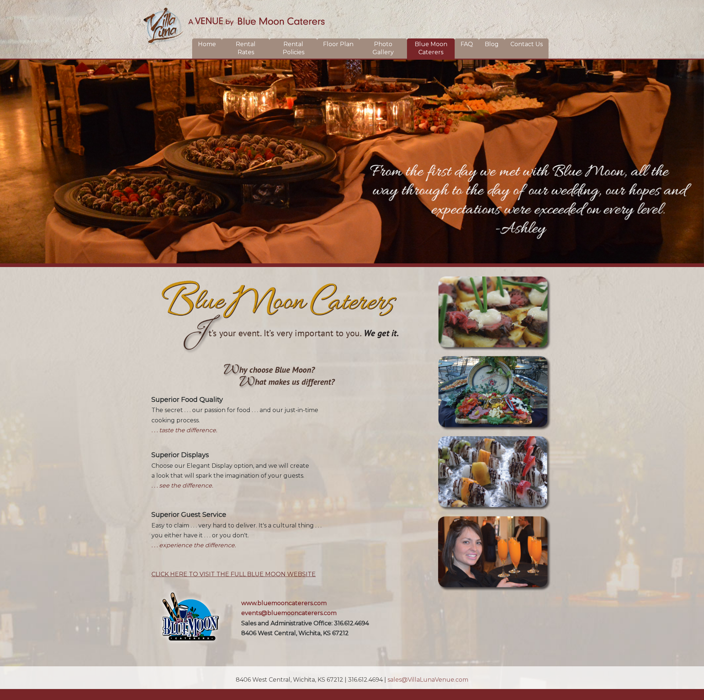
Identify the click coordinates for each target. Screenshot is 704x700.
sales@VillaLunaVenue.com (428, 679)
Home (207, 44)
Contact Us (526, 44)
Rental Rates (246, 48)
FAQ (467, 44)
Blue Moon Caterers (431, 48)
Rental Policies (293, 48)
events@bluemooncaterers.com (289, 613)
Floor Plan (338, 44)
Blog (492, 44)
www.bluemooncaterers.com (284, 603)
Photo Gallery (383, 48)
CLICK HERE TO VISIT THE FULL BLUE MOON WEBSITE (233, 574)
